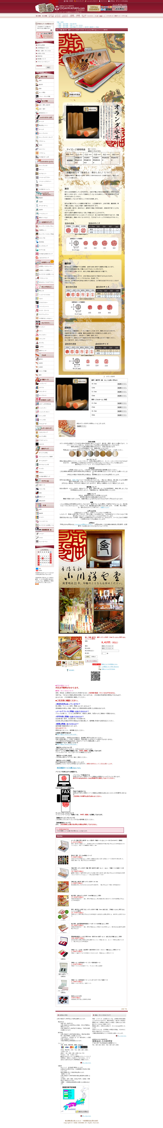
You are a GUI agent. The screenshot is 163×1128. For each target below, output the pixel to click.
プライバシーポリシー (43, 61)
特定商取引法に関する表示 (90, 1120)
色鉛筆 (41, 513)
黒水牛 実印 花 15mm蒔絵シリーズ (81, 855)
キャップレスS (43, 165)
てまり (41, 298)
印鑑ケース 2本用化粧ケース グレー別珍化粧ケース (85, 962)
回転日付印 (42, 500)
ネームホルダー (43, 460)
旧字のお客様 (41, 45)
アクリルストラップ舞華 (46, 456)
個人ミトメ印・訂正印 (76, 25)
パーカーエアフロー (44, 177)
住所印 (41, 209)
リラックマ (42, 338)
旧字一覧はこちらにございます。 (67, 734)
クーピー (41, 517)
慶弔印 (41, 359)
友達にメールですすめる (108, 669)
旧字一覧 (75, 480)
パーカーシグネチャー (45, 181)
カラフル (41, 387)
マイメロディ (42, 335)
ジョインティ (42, 408)
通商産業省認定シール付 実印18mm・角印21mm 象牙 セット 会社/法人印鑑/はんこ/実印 (97, 936)
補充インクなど (43, 217)
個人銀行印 (73, 24)
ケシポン (41, 468)
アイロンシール (43, 278)
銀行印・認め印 (89, 27)
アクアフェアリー (44, 314)
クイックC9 (42, 416)
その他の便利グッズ (44, 476)
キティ (41, 331)
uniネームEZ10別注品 (45, 404)
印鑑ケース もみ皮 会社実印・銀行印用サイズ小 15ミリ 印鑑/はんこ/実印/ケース (95, 949)
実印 (40, 80)
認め (40, 88)
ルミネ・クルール (44, 310)
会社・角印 (42, 109)
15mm (97, 27)
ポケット (41, 169)
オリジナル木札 (43, 452)
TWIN (40, 185)
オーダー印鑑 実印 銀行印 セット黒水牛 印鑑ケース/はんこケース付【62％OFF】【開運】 (97, 840)
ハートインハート (44, 306)
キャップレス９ (43, 133)
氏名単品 (41, 242)
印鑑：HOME (69, 1)
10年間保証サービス (43, 48)
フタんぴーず (42, 423)
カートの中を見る (123, 1)
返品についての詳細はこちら (109, 664)
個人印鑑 (65, 24)
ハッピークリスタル (44, 294)
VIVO (40, 145)
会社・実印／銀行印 (44, 105)
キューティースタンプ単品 (46, 234)
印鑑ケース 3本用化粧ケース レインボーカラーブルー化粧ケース (89, 980)
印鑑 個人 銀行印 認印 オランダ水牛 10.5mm (84, 881)
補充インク (42, 497)
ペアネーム (42, 153)
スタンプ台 (42, 238)
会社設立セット (43, 113)
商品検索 (39, 65)
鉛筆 (40, 509)
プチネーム (42, 141)
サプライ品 (42, 250)
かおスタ (41, 444)
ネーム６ (41, 129)
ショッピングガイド (92, 1)
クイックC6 (42, 419)
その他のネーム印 (44, 157)
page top (124, 1009)
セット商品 (42, 92)
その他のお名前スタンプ (46, 254)
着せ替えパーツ (43, 125)
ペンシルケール (43, 521)
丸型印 (41, 201)
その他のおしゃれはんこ (46, 318)
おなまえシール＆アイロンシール (44, 284)
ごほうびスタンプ (44, 257)
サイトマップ (79, 1)
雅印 (40, 375)
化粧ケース (42, 485)
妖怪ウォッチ (42, 350)
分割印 (41, 367)
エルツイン (42, 149)
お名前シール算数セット (46, 270)
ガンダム (41, 342)
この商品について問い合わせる (110, 666)
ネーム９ (41, 121)
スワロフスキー (43, 302)
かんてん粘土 (42, 436)
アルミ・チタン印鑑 (44, 96)
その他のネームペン (44, 189)
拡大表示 (71, 670)
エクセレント (42, 173)
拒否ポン (41, 472)
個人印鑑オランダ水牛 (76, 27)
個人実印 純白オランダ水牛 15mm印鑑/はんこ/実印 (87, 895)
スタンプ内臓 (42, 371)
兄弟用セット (42, 230)
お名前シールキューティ (46, 266)
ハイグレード (42, 383)
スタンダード (42, 391)
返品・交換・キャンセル (44, 50)
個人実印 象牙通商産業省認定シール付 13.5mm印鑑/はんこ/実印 (90, 923)
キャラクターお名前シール (46, 274)
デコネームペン (43, 440)
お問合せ (112, 1)
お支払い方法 (41, 53)
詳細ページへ (105, 507)
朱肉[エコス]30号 (76, 996)
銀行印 (41, 84)
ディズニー (42, 327)
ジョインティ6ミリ (44, 412)
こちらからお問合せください (83, 524)
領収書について (41, 59)
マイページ (104, 1)
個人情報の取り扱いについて (73, 1120)
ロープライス (42, 395)
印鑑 (59, 24)
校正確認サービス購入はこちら (69, 768)
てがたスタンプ (43, 432)
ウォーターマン (43, 541)
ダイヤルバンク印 (44, 464)
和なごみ (41, 290)
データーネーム (43, 205)
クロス (41, 537)
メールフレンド (43, 213)
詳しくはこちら (86, 1062)
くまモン (41, 346)
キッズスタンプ (43, 246)
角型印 (41, 198)
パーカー (41, 533)
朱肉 (40, 493)
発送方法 (39, 56)
